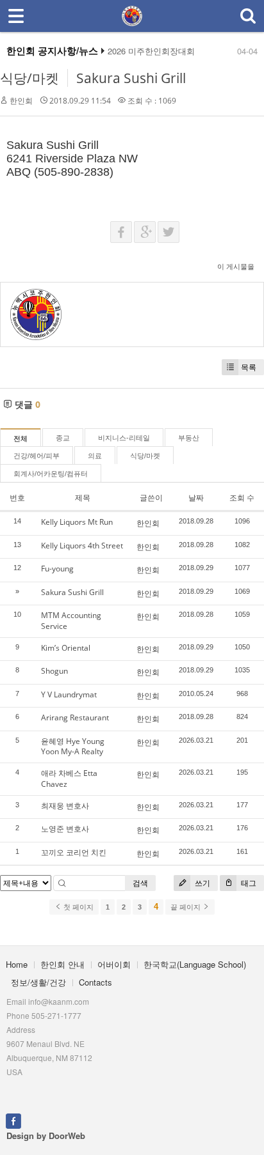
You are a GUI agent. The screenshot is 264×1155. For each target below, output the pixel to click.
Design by (45, 1135)
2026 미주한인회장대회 (151, 51)
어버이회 (114, 964)
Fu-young (57, 568)
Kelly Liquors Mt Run (77, 521)
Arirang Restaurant (75, 717)
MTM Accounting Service (71, 621)
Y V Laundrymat (69, 694)
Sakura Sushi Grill (131, 78)
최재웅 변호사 (65, 805)
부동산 (188, 438)
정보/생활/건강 (38, 982)
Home (17, 964)
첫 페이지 (78, 907)
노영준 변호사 (65, 828)
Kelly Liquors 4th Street (82, 545)
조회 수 (241, 497)
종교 (63, 438)
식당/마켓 (29, 78)
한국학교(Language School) (195, 964)
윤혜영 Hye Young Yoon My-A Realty (72, 746)
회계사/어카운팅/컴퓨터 (50, 473)
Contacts (95, 982)
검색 (140, 883)
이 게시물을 (235, 266)
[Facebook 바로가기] (13, 1120)
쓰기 (201, 883)
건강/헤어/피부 (36, 456)
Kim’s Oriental (65, 647)
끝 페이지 (186, 907)
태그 (247, 883)
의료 (95, 456)
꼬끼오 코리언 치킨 (73, 852)
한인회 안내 (62, 964)
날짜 (196, 497)
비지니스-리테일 (124, 438)
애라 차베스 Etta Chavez (69, 778)
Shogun (54, 670)
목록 (248, 367)
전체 (20, 438)
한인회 (21, 100)
